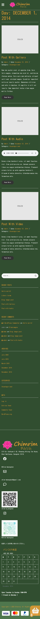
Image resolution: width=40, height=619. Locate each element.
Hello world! (6, 291)
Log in (4, 401)
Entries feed (6, 405)
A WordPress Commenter (11, 323)
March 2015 (5, 363)
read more (7, 97)
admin (6, 62)
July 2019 (5, 359)
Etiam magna (13, 327)
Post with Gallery (14, 57)
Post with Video (12, 223)
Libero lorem (6, 295)
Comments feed (7, 410)
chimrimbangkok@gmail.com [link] (11, 480)
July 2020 (5, 355)
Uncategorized (14, 64)
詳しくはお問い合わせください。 (14, 543)
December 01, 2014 (21, 62)
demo (5, 331)
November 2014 (7, 372)
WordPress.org (7, 414)
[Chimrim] (19, 5)
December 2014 (7, 368)
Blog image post (8, 300)
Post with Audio (12, 138)
